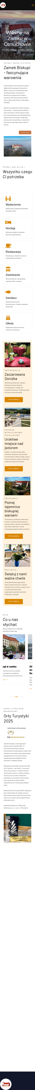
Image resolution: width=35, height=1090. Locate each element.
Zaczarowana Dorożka (15, 376)
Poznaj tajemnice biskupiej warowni (12, 508)
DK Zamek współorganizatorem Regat (19, 670)
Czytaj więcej (13, 399)
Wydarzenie (13, 662)
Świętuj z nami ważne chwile (16, 576)
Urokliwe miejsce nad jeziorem (14, 443)
